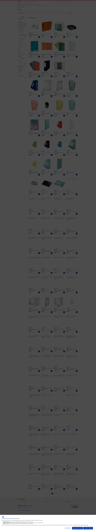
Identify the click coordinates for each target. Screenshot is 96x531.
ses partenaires (15, 520)
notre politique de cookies (84, 525)
